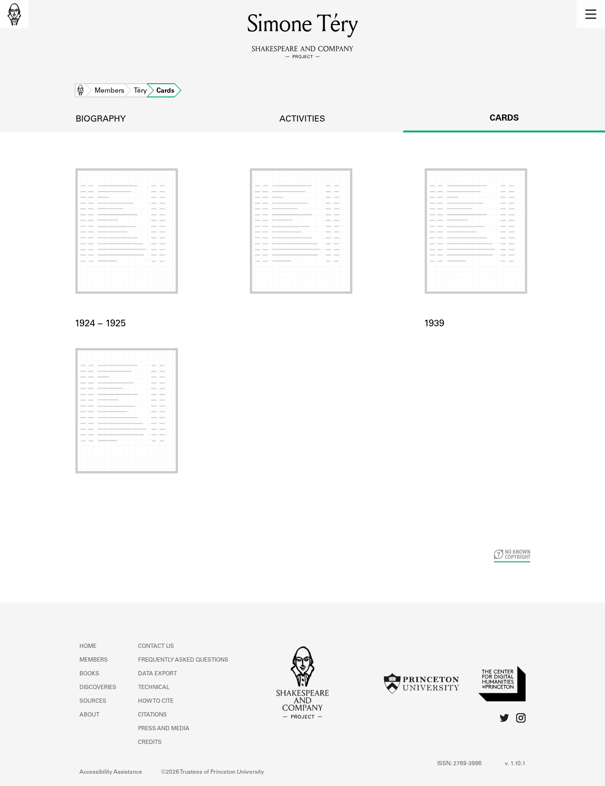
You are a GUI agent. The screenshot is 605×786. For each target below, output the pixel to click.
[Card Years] (302, 242)
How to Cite (155, 701)
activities (302, 119)
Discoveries (97, 687)
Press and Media (164, 729)
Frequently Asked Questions (183, 660)
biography (101, 119)
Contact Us (156, 646)
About (89, 715)
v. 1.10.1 (515, 764)
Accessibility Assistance (110, 772)
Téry (140, 91)
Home (80, 91)
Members (109, 91)
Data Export (157, 674)
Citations (152, 715)
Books (89, 674)
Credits (150, 742)
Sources (92, 701)
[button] (591, 14)
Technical (154, 687)
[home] (14, 14)
